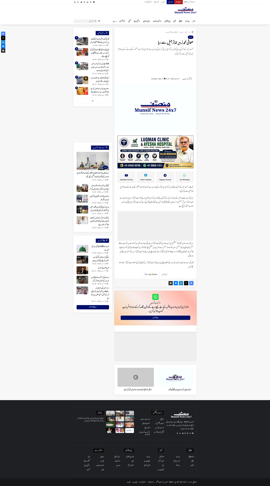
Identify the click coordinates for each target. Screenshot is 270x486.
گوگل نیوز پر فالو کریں (159, 432)
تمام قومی (161, 456)
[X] (190, 433)
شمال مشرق (147, 465)
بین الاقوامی (167, 21)
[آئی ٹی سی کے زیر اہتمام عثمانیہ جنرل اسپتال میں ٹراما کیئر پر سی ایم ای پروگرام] (82, 188)
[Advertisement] (155, 67)
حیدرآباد (187, 21)
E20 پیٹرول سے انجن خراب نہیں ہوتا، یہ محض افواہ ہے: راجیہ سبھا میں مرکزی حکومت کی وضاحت (100, 67)
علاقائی (180, 21)
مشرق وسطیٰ (131, 465)
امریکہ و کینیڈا (117, 456)
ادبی (89, 456)
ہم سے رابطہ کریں (159, 427)
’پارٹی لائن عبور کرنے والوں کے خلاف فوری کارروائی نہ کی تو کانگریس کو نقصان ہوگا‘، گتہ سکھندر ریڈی (99, 221)
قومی (174, 21)
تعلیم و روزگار (86, 461)
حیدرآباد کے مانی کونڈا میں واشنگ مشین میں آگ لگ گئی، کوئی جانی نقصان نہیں (99, 209)
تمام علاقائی (191, 456)
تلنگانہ (192, 461)
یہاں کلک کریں (156, 317)
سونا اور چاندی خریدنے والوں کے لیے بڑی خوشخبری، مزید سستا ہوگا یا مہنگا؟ (100, 90)
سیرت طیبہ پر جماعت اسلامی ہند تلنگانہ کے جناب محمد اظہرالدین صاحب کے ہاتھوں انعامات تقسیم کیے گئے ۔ (93, 175)
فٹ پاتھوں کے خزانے (103, 268)
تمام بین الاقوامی (130, 456)
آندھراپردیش (176, 461)
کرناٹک (192, 465)
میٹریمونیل (170, 2)
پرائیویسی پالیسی (151, 482)
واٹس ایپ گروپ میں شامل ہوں (144, 433)
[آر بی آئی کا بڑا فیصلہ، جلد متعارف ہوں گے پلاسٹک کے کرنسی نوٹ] (82, 80)
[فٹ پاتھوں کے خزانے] (82, 270)
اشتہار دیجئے (156, 2)
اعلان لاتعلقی (159, 482)
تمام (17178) (92, 307)
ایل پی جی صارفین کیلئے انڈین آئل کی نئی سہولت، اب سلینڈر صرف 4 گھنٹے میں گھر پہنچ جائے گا (99, 53)
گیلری (88, 469)
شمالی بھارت (161, 469)
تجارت (102, 461)
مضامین (102, 456)
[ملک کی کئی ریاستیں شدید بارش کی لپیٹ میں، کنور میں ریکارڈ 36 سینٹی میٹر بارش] (82, 41)
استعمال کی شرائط (148, 2)
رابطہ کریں (163, 2)
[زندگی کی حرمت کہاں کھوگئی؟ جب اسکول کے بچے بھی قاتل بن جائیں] (82, 260)
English (178, 2)
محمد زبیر (184, 79)
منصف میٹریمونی (146, 423)
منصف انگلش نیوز (159, 423)
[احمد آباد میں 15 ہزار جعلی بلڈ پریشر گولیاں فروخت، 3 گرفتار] (82, 199)
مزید (114, 21)
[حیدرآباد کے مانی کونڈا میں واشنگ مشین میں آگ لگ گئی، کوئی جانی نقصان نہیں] (82, 209)
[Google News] (150, 274)
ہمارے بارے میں (145, 419)
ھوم (194, 21)
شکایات (129, 482)
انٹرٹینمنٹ (122, 21)
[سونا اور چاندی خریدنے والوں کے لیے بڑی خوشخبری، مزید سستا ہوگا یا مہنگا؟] (82, 91)
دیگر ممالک (117, 461)
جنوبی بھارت (147, 461)
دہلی (163, 465)
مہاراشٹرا (178, 465)
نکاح (102, 469)
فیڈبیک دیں (134, 482)
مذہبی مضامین (146, 21)
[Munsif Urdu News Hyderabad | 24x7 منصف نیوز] (185, 10)
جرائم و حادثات (157, 21)
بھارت (181, 32)
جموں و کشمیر (161, 461)
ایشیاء (132, 461)
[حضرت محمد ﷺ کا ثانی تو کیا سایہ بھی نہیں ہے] (82, 249)
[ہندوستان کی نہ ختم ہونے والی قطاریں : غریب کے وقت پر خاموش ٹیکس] (82, 280)
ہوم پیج (162, 419)
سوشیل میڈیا (137, 21)
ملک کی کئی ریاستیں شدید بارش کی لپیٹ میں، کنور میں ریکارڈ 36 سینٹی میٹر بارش (99, 40)
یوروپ (118, 465)
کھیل (129, 21)
